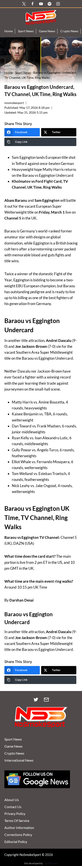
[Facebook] (32, 3)
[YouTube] (41, 3)
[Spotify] (49, 3)
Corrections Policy (18, 834)
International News (18, 760)
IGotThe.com (51, 863)
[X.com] (24, 3)
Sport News (26, 31)
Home (8, 31)
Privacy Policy (14, 813)
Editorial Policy (15, 841)
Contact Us (12, 807)
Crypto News (69, 31)
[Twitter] (36, 699)
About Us (11, 800)
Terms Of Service (16, 820)
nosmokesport (14, 103)
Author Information (19, 827)
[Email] (46, 699)
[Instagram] (58, 3)
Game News (47, 31)
